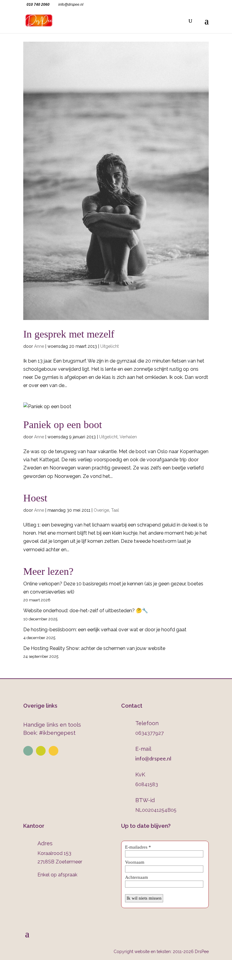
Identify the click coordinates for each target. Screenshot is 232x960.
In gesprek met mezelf (68, 334)
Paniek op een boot (62, 424)
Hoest (35, 498)
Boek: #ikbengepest (49, 733)
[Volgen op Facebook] (53, 751)
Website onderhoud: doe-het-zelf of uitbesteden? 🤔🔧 (85, 610)
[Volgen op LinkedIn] (28, 751)
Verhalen (128, 436)
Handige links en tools (52, 725)
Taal (115, 510)
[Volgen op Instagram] (41, 751)
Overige (101, 510)
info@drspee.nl (153, 758)
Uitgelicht (109, 346)
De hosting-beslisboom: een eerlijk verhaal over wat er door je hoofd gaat (104, 629)
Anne (39, 346)
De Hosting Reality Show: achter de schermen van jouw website (94, 648)
